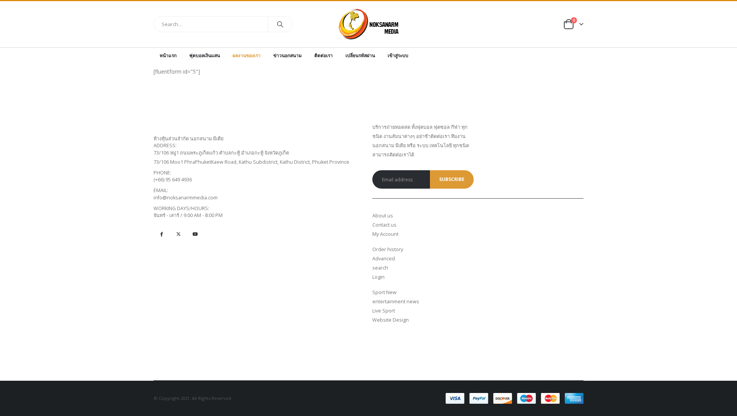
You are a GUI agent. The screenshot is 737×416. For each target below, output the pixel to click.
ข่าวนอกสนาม (287, 55)
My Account (385, 234)
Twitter (178, 234)
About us (382, 215)
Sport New (384, 292)
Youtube (195, 234)
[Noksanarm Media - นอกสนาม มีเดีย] (369, 24)
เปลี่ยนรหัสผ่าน (360, 55)
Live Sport (383, 310)
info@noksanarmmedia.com (186, 197)
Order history (387, 249)
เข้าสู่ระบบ (398, 55)
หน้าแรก (168, 55)
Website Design (390, 320)
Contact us (384, 225)
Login (378, 277)
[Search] (280, 24)
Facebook (161, 234)
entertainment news (395, 301)
